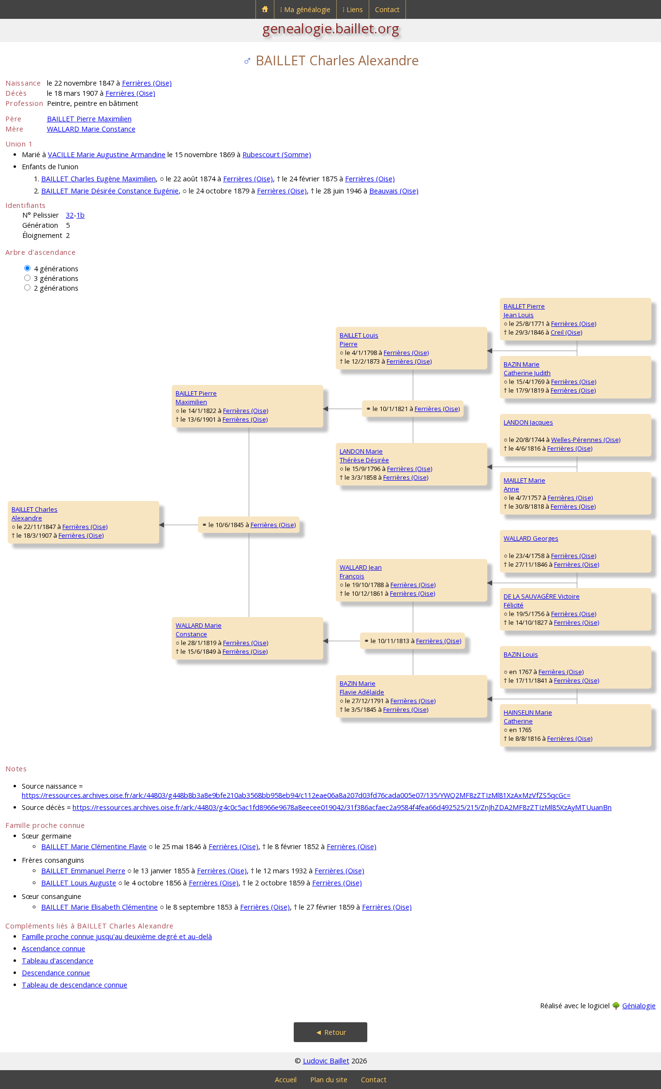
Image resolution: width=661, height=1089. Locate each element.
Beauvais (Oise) (394, 190)
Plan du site (328, 1079)
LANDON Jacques (528, 422)
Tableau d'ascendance (57, 960)
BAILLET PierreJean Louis (524, 310)
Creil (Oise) (566, 332)
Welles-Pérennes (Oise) (585, 439)
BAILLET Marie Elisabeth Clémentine (99, 907)
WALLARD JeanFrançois (361, 571)
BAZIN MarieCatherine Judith (527, 368)
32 (70, 215)
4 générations (56, 268)
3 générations (56, 278)
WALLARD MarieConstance (199, 629)
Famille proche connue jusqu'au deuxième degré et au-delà (117, 936)
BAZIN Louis (521, 654)
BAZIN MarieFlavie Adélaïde (362, 687)
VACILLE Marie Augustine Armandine (106, 154)
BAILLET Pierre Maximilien (89, 118)
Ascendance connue (53, 948)
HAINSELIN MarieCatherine (528, 716)
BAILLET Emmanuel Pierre (83, 870)
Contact (387, 9)
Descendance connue (56, 972)
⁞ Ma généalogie (305, 9)
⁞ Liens (353, 9)
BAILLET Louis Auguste (78, 882)
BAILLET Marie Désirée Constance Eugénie (110, 190)
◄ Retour (330, 1032)
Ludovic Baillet (326, 1060)
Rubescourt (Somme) (276, 154)
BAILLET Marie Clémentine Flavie (94, 846)
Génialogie (639, 1005)
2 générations (56, 288)
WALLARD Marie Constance (91, 128)
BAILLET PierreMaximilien (196, 397)
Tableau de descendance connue (74, 984)
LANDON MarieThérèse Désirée (364, 455)
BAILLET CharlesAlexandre (35, 513)
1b (80, 215)
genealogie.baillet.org (330, 28)
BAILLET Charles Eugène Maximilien (98, 178)
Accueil (286, 1079)
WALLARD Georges (531, 538)
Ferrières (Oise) (147, 83)
